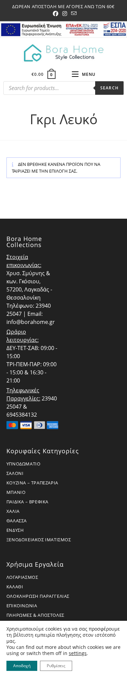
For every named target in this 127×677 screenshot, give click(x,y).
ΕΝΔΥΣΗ (15, 530)
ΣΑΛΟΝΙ (15, 473)
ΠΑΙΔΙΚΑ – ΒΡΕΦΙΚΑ (27, 502)
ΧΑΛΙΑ (13, 511)
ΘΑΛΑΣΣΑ (16, 521)
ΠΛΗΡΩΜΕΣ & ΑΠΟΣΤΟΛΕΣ (35, 615)
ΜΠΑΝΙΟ (16, 492)
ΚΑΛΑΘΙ (14, 587)
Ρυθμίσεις (56, 666)
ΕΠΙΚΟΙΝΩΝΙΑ (21, 606)
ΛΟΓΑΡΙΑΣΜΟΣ (22, 577)
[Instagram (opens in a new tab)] (64, 13)
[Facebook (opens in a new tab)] (55, 13)
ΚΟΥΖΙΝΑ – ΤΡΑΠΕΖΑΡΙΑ (32, 483)
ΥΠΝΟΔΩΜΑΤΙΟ (23, 464)
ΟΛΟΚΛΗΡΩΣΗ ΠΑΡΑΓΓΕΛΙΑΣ (37, 596)
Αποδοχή (21, 666)
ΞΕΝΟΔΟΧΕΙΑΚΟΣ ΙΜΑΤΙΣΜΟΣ (38, 540)
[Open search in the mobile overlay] (63, 89)
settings (78, 653)
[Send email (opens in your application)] (73, 13)
